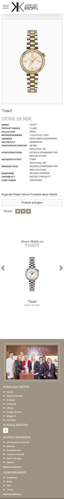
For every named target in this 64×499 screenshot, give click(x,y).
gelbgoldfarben (40, 173)
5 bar (33, 159)
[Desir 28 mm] (32, 61)
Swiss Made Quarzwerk (43, 138)
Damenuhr (36, 141)
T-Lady (33, 128)
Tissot (7, 111)
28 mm (33, 145)
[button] (17, 211)
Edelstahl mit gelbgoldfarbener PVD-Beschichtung (44, 152)
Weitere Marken (12, 466)
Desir (33, 131)
